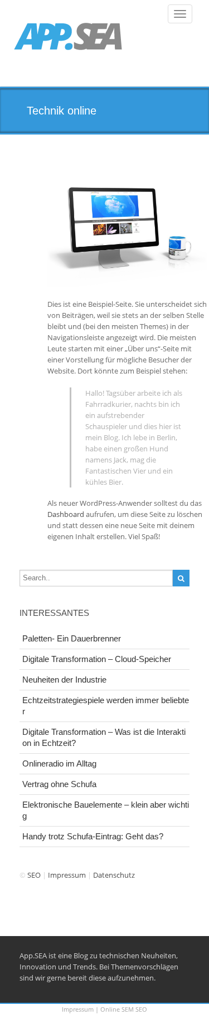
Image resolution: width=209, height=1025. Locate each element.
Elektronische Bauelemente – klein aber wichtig (105, 810)
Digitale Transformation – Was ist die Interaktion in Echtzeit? (104, 737)
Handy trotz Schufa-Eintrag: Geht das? (92, 836)
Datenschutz (114, 875)
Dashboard (65, 514)
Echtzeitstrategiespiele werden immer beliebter (105, 705)
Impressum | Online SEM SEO (104, 1009)
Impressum (67, 875)
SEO (34, 875)
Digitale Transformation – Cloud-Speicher (96, 659)
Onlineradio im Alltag (59, 763)
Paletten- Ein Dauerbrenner (71, 638)
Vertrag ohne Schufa (59, 784)
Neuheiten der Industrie (64, 679)
